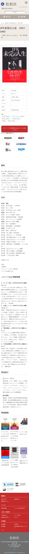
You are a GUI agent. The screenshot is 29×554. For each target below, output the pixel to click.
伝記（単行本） (6, 116)
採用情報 (3, 526)
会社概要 (3, 524)
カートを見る (17, 515)
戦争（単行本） (17, 118)
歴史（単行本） (12, 120)
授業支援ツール (5, 501)
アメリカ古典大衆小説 (19, 508)
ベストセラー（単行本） (19, 116)
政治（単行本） (6, 118)
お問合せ (16, 524)
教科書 (23, 17)
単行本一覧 (3, 499)
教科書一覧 (16, 499)
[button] (26, 3)
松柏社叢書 (3, 508)
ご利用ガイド (4, 515)
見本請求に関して (5, 517)
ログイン (16, 517)
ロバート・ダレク (12, 35)
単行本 (8, 17)
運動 (4, 120)
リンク (2, 530)
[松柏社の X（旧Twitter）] (14, 549)
